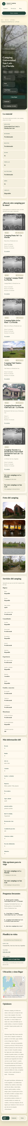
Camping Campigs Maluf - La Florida (14, 279)
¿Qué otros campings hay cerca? (14, 926)
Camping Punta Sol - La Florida (13, 236)
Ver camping (7, 251)
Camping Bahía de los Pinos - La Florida (12, 321)
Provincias (13, 8)
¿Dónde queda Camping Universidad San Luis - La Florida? (13, 900)
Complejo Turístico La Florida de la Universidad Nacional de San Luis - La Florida (13, 452)
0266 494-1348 (6, 952)
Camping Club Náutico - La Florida (13, 364)
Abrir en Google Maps (14, 959)
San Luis (7, 19)
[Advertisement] (14, 37)
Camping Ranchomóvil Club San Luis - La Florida (14, 406)
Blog (20, 8)
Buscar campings (14, 13)
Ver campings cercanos (10, 106)
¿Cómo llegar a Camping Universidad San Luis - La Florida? (13, 914)
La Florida (12, 19)
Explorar (5, 8)
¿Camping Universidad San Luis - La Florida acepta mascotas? (13, 920)
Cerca (22, 1118)
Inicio (2, 19)
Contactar (6, 101)
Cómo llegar (14, 97)
